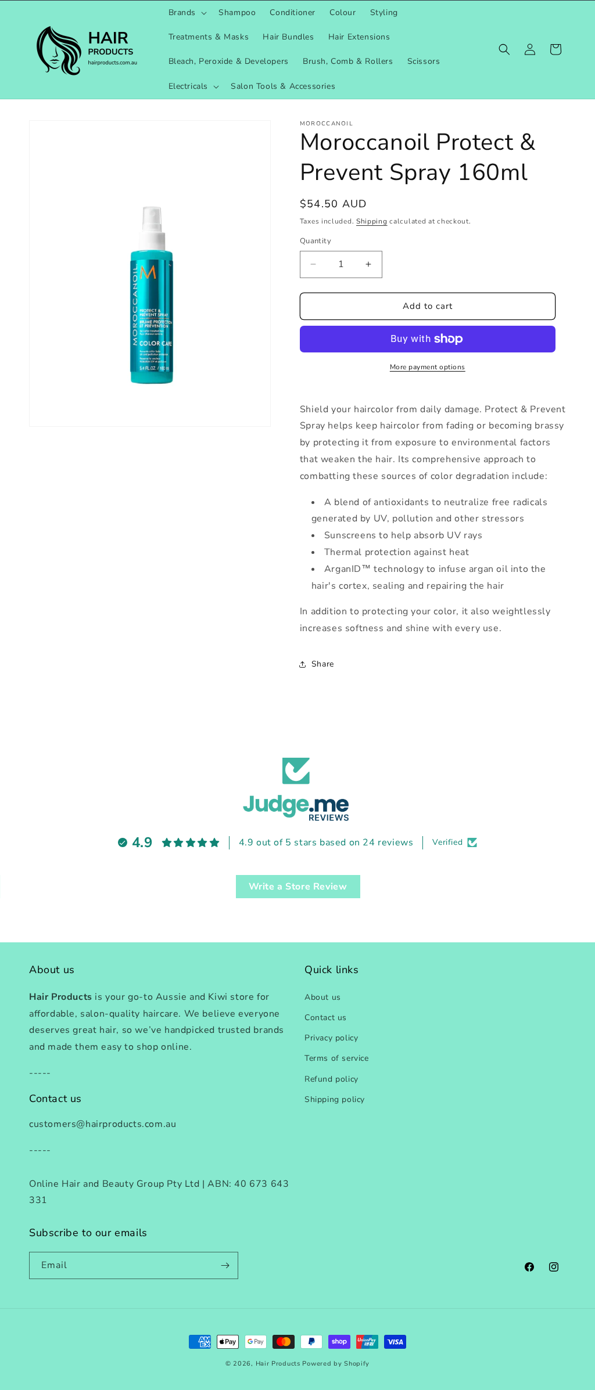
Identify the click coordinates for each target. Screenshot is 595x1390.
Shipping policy (334, 1099)
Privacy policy (331, 1037)
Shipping (372, 221)
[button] (187, 13)
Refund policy (331, 1079)
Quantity (315, 241)
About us (322, 997)
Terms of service (336, 1058)
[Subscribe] (225, 1265)
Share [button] (322, 663)
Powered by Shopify (336, 1363)
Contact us (325, 1017)
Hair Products (278, 1363)
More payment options (427, 367)
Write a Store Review (298, 886)
